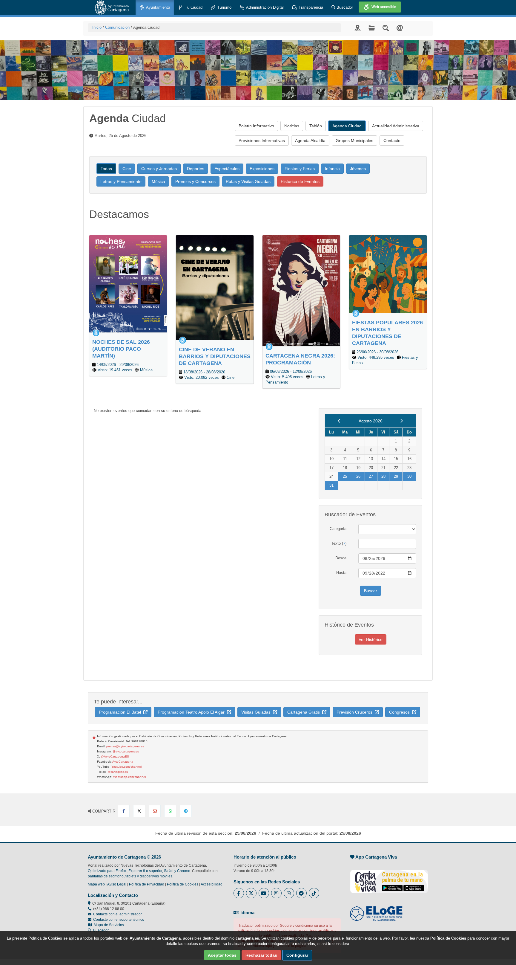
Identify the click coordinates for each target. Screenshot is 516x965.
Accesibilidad (211, 884)
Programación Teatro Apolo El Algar (192, 712)
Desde (340, 558)
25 (345, 476)
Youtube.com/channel (126, 766)
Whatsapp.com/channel (129, 776)
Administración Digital (264, 7)
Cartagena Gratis (304, 712)
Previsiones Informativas (262, 140)
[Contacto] (400, 27)
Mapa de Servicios (108, 925)
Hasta (341, 572)
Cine (126, 168)
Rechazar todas (261, 955)
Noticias (291, 125)
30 (409, 476)
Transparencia (310, 7)
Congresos (400, 712)
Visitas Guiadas (257, 712)
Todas (106, 168)
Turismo (223, 7)
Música (158, 181)
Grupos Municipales (354, 140)
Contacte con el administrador (117, 914)
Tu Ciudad (193, 7)
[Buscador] (386, 27)
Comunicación (117, 27)
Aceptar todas (222, 955)
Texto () (338, 543)
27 (371, 476)
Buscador (344, 7)
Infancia (332, 168)
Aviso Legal (116, 884)
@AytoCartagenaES (115, 756)
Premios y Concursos (195, 181)
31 (331, 485)
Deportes (195, 168)
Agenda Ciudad (347, 125)
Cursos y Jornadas (159, 168)
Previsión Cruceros (356, 712)
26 (358, 476)
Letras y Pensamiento (121, 181)
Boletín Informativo (256, 125)
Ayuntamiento (157, 7)
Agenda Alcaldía (310, 140)
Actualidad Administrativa (395, 125)
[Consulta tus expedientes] (371, 27)
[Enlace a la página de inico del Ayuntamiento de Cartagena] (112, 7)
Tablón (315, 125)
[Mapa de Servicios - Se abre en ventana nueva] (357, 27)
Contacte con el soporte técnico (118, 919)
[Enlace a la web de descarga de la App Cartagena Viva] (389, 878)
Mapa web (96, 884)
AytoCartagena (122, 761)
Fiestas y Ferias (300, 168)
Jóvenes (358, 168)
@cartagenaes (118, 771)
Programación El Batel (121, 712)
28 (383, 476)
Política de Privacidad (146, 884)
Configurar (297, 955)
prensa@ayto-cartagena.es (125, 746)
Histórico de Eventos (300, 181)
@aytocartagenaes (126, 751)
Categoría (338, 528)
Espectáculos (226, 168)
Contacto (391, 140)
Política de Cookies (182, 884)
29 (396, 476)
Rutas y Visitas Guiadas (248, 181)
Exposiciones (262, 168)
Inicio (97, 27)
